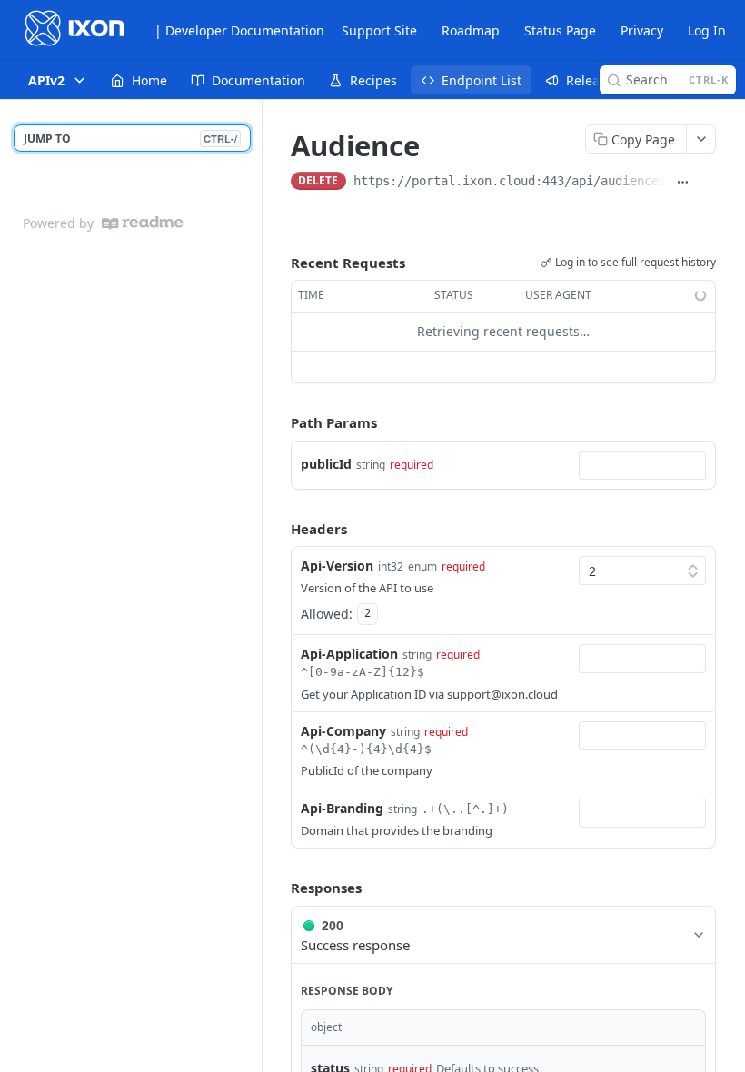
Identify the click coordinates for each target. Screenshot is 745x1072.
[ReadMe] (143, 223)
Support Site (379, 30)
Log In (707, 30)
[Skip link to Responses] (278, 888)
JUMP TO (130, 138)
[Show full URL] (682, 183)
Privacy (642, 30)
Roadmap (471, 30)
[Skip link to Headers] (278, 528)
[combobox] (642, 465)
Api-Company (343, 730)
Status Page (560, 30)
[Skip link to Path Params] (278, 422)
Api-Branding (342, 808)
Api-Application (349, 653)
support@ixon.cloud (502, 694)
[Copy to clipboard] (707, 183)
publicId (326, 463)
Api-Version (337, 565)
